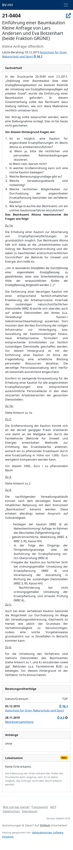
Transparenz (39, 807)
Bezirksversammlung (19, 722)
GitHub (45, 825)
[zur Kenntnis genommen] (66, 718)
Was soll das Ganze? (16, 807)
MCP (53, 807)
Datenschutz (11, 811)
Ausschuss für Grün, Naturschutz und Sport (34, 710)
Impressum (29, 811)
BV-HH (7, 4)
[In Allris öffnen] (68, 15)
